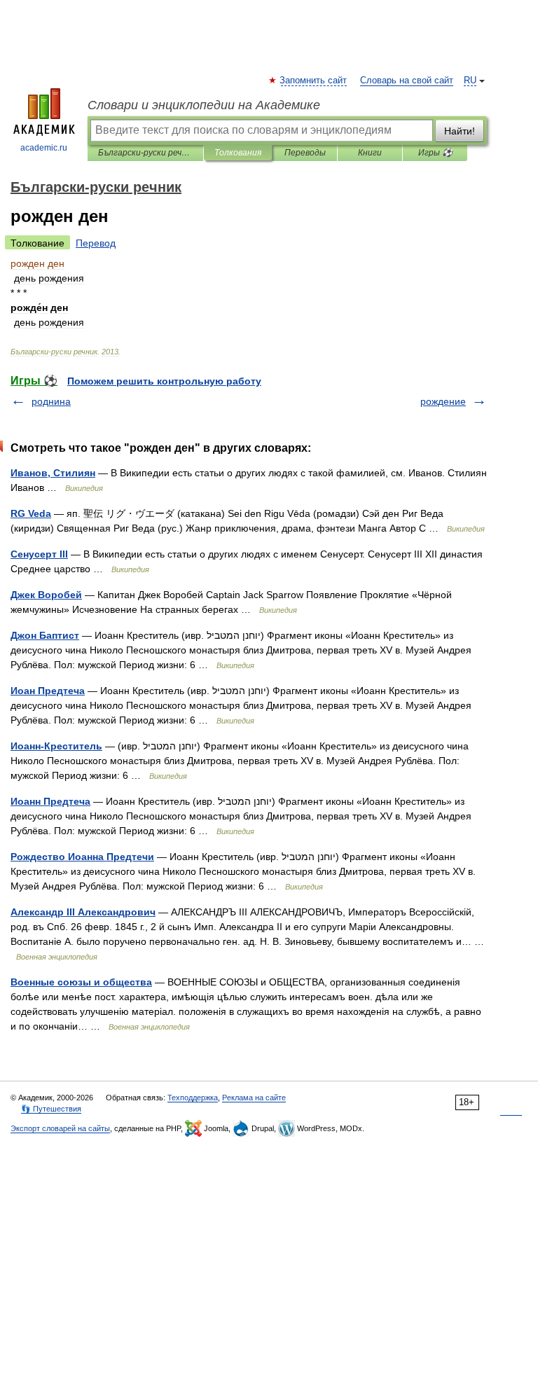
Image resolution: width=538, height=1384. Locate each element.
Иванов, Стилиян (53, 472)
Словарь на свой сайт (406, 80)
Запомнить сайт (314, 80)
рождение (443, 401)
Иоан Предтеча (48, 690)
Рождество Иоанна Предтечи (82, 856)
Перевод (96, 243)
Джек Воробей (46, 594)
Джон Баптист (45, 635)
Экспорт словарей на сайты (60, 1128)
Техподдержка (192, 1097)
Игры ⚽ (435, 153)
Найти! (459, 131)
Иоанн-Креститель (56, 746)
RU (470, 80)
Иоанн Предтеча (50, 801)
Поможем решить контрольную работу (164, 381)
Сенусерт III (39, 554)
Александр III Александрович (83, 912)
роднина (51, 401)
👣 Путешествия (51, 1109)
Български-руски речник (145, 153)
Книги (370, 153)
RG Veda (31, 513)
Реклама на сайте (254, 1097)
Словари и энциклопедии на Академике (204, 105)
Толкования (237, 153)
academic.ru (43, 148)
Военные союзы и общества (81, 982)
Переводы (305, 153)
